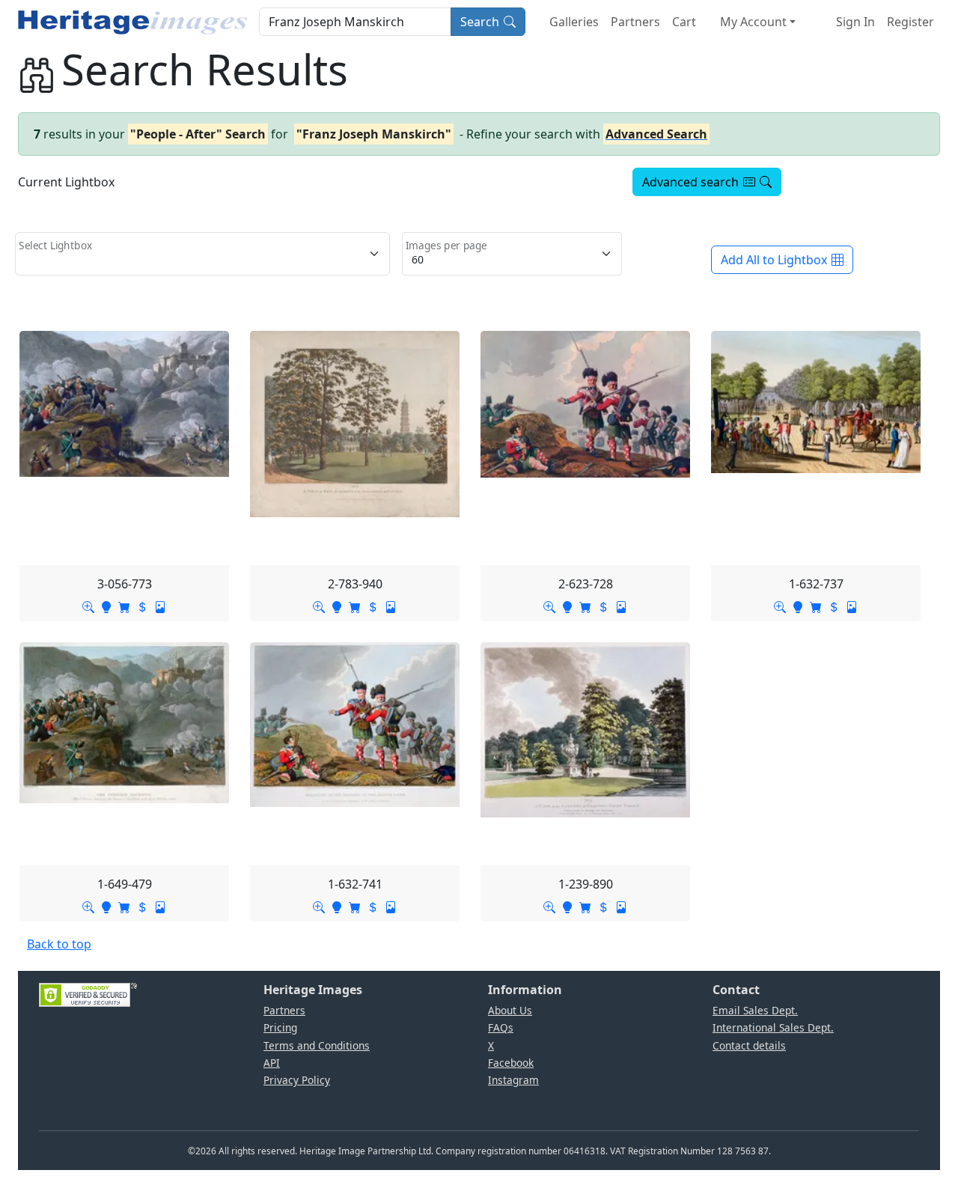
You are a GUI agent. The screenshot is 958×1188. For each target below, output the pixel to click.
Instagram (513, 1080)
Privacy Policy (296, 1080)
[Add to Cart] (124, 606)
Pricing (280, 1027)
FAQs (500, 1027)
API (271, 1063)
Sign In (855, 21)
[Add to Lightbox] (106, 606)
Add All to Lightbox (774, 260)
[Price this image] (142, 606)
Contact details (749, 1045)
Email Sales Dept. (755, 1010)
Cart (684, 21)
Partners (635, 21)
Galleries (574, 21)
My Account (753, 21)
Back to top (59, 944)
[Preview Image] (88, 606)
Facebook (511, 1063)
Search (479, 21)
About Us (510, 1010)
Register (910, 21)
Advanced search (690, 182)
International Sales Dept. (773, 1027)
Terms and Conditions (316, 1045)
